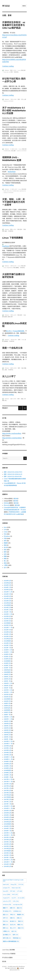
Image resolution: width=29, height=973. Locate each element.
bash (5, 191)
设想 (14, 150)
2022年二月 (7, 645)
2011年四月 (7, 710)
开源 (22, 70)
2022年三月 (7, 643)
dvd (8, 191)
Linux (19, 70)
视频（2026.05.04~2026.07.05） (13, 472)
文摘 (12, 918)
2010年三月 (7, 734)
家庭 (22, 398)
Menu (24, 5)
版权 (9, 316)
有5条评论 (10, 369)
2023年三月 (7, 625)
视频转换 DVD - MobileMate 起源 (11, 159)
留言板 (16, 498)
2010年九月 (7, 723)
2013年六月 (7, 694)
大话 (25, 315)
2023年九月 (7, 616)
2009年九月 (7, 746)
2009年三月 (7, 755)
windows (7, 904)
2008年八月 (7, 766)
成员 (5, 914)
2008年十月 (7, 761)
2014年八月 (7, 685)
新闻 (5, 545)
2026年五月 (7, 583)
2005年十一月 (8, 835)
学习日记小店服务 (7, 957)
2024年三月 (7, 607)
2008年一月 (7, 777)
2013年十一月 (8, 692)
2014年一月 (7, 688)
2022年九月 (7, 632)
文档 (19, 918)
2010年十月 (7, 721)
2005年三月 (7, 853)
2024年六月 (7, 601)
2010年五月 (7, 732)
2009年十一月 (8, 743)
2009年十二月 (8, 741)
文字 (5, 918)
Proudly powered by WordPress (16, 966)
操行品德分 (4, 316)
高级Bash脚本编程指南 (11, 941)
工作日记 (17, 911)
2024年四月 (7, 605)
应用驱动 (6, 341)
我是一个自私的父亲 (12, 348)
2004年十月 (7, 864)
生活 (13, 924)
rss (13, 898)
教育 (3, 400)
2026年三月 (7, 585)
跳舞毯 (17, 267)
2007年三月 (7, 799)
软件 (12, 316)
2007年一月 (7, 804)
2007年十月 (7, 784)
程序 (5, 552)
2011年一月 (7, 714)
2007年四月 (7, 797)
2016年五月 (7, 670)
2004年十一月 (8, 862)
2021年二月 (7, 665)
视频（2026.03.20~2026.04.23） (13, 474)
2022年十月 (7, 630)
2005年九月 (7, 839)
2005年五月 (7, 848)
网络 (5, 558)
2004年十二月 (8, 860)
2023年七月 (7, 618)
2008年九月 (7, 764)
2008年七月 (7, 768)
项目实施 (17, 938)
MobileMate (11, 171)
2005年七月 (7, 844)
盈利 (6, 231)
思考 (24, 70)
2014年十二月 (8, 683)
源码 (5, 924)
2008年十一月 (8, 759)
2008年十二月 (8, 757)
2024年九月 (7, 596)
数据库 (6, 543)
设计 (5, 567)
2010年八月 (7, 726)
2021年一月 (7, 668)
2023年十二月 (8, 614)
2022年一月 (7, 647)
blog (13, 884)
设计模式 (7, 934)
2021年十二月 (8, 650)
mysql (6, 898)
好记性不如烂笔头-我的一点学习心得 (14, 80)
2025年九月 (7, 589)
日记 (5, 921)
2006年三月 (7, 826)
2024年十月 (7, 594)
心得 (25, 99)
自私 (6, 369)
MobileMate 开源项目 (8, 953)
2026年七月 (7, 580)
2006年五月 (7, 822)
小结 (12, 150)
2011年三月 (7, 712)
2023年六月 (7, 621)
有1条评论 (16, 72)
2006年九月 (7, 813)
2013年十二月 (8, 690)
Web (5, 534)
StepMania (5, 246)
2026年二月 (7, 587)
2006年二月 (7, 828)
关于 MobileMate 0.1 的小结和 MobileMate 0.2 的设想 (14, 110)
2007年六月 (7, 793)
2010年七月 (7, 728)
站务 (5, 554)
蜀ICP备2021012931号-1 (11, 968)
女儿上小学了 (9, 376)
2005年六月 (7, 846)
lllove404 (7, 505)
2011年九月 (7, 705)
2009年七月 (7, 750)
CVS (20, 884)
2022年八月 (7, 634)
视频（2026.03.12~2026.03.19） (13, 476)
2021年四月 (7, 661)
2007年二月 (7, 801)
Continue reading (8, 66)
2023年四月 (7, 623)
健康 (5, 908)
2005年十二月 (8, 833)
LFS (5, 529)
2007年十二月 (8, 779)
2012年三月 (7, 701)
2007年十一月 (8, 781)
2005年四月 (7, 851)
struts (21, 898)
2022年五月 (7, 638)
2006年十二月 (8, 806)
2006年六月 (7, 819)
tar (7, 72)
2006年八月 (7, 815)
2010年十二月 (8, 717)
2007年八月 (7, 788)
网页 (5, 928)
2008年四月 (7, 770)
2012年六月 (7, 697)
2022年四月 (7, 641)
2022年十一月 (8, 627)
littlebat (7, 70)
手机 (12, 914)
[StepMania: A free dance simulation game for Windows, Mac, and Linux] (14, 244)
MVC (15, 894)
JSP (12, 891)
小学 (25, 398)
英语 (5, 563)
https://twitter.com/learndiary (12, 438)
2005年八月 (7, 842)
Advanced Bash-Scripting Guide (13, 880)
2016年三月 (7, 674)
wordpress (17, 904)
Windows (7, 536)
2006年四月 (7, 824)
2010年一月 (7, 739)
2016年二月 (7, 676)
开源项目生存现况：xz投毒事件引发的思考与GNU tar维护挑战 (13, 25)
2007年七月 (7, 790)
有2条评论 (10, 231)
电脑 (25, 368)
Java (5, 527)
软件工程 (7, 938)
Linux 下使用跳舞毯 (12, 237)
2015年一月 (7, 681)
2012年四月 (7, 699)
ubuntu (7, 901)
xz (9, 72)
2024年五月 (7, 603)
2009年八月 (7, 748)
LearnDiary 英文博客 (8, 950)
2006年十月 (7, 810)
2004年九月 (7, 866)
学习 (22, 99)
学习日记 (6, 6)
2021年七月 (7, 659)
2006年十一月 (8, 808)
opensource (22, 191)
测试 (20, 921)
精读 (20, 924)
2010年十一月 (8, 719)
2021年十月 (7, 654)
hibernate (16, 888)
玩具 (22, 368)
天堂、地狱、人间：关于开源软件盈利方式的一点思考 (13, 202)
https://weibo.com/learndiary (11, 433)
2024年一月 (7, 612)
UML (16, 901)
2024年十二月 (8, 592)
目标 (5, 549)
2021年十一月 (8, 652)
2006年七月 (7, 817)
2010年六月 (7, 730)
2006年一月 (7, 830)
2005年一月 (7, 857)
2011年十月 (7, 703)
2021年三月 (7, 663)
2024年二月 (7, 609)
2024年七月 (7, 598)
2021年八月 (7, 656)
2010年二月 (7, 737)
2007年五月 (7, 795)
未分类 (6, 547)
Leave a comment (8, 101)
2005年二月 (7, 855)
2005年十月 (7, 837)
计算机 (6, 565)
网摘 (5, 556)
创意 (12, 908)
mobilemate (7, 150)
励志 (19, 908)
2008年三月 (7, 772)
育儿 (3, 369)
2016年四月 (7, 672)
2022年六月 (7, 636)
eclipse (6, 888)
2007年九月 (7, 786)
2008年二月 (7, 775)
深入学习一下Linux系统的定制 (15, 331)
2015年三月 (7, 679)
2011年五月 (7, 708)
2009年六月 (7, 752)
